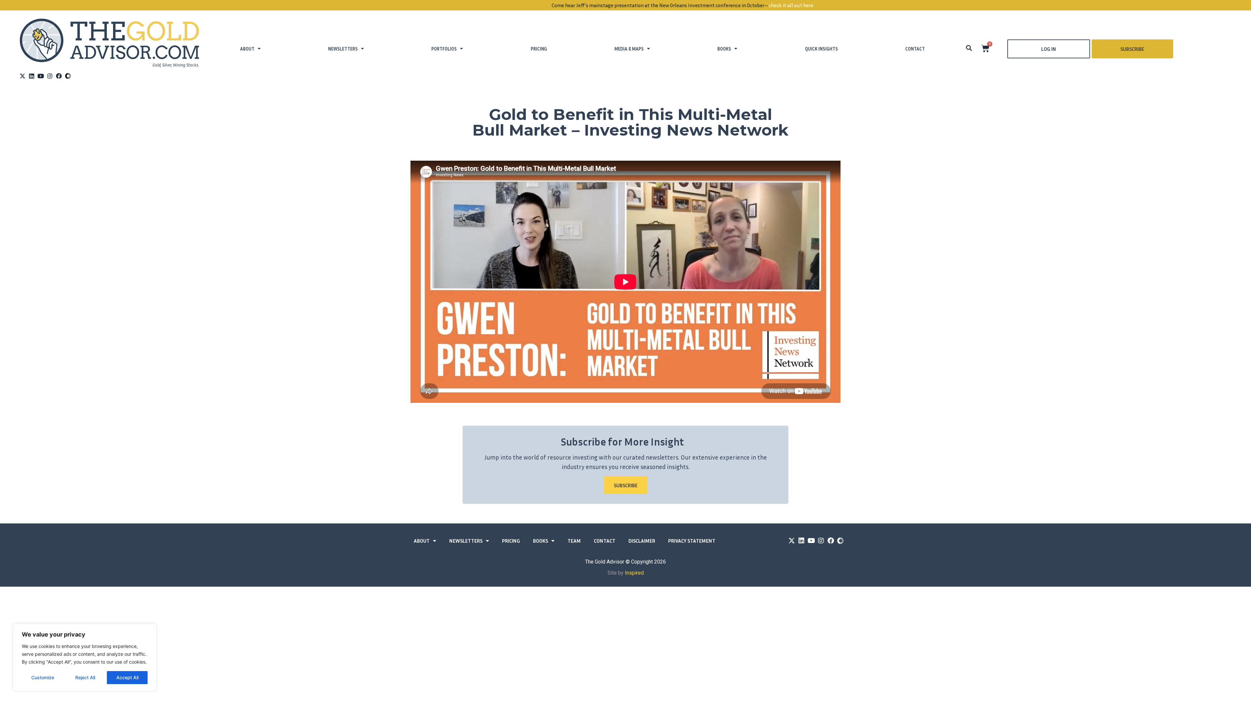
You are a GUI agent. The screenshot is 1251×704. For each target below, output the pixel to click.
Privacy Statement (691, 540)
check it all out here (734, 5)
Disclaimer (641, 540)
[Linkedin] (32, 76)
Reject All (85, 677)
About (247, 48)
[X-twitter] (22, 76)
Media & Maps (629, 48)
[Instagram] (50, 76)
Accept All (127, 677)
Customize (42, 677)
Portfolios (444, 48)
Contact (915, 48)
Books (724, 48)
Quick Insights (821, 48)
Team (574, 540)
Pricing (539, 48)
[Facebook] (59, 76)
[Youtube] (41, 76)
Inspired (634, 573)
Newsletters (343, 48)
